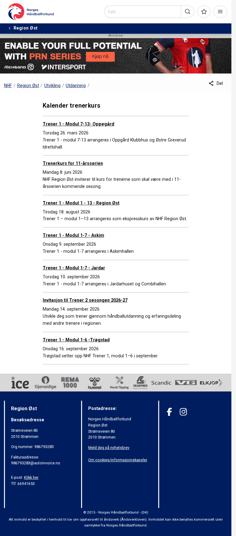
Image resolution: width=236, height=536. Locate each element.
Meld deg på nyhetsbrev (108, 447)
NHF (8, 85)
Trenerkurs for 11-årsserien (73, 163)
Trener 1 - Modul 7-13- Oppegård (78, 123)
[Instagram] (183, 412)
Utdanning (76, 85)
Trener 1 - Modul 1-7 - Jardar (74, 267)
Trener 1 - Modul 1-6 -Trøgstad (76, 339)
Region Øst (28, 85)
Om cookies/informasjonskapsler (117, 460)
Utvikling (52, 85)
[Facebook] (169, 412)
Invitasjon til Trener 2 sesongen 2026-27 (85, 300)
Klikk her (31, 477)
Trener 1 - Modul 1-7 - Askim (73, 235)
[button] (187, 12)
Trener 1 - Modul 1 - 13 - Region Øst (81, 203)
